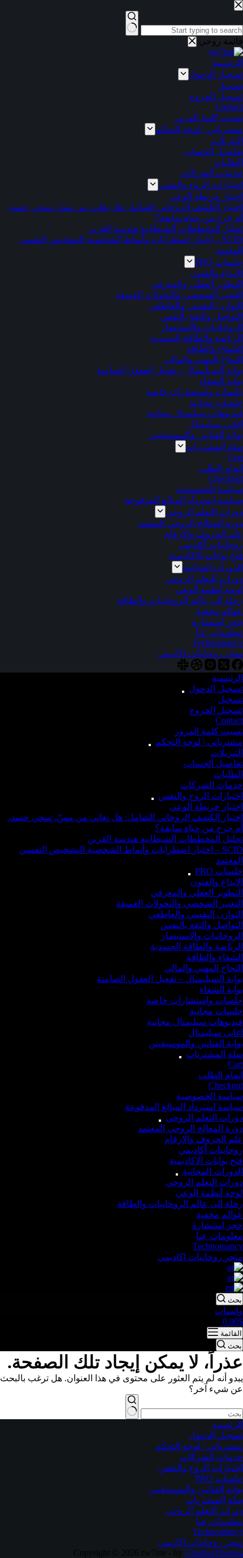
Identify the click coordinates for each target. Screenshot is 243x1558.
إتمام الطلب (220, 1075)
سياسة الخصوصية (209, 1096)
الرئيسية (227, 678)
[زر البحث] (131, 1406)
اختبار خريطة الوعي (206, 806)
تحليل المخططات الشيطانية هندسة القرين (165, 839)
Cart (235, 1064)
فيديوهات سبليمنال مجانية (195, 1022)
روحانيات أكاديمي (211, 1150)
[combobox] (192, 1413)
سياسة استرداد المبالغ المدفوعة (184, 1107)
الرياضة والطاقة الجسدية (196, 946)
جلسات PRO (219, 871)
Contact (229, 720)
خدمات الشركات (211, 785)
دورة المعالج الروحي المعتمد (190, 1128)
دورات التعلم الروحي (204, 1117)
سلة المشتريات (214, 1054)
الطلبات (228, 774)
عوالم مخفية (219, 1214)
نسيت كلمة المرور (209, 731)
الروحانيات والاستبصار (202, 935)
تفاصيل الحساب (213, 763)
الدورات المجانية (213, 1171)
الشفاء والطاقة (214, 957)
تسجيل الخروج (216, 710)
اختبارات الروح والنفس (200, 796)
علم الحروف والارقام (203, 1139)
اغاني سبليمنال (215, 1032)
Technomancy (218, 1246)
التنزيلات (227, 752)
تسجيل (230, 699)
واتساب (229, 1311)
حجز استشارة (217, 1225)
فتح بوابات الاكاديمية (206, 1160)
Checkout (226, 1085)
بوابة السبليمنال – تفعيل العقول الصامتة (170, 979)
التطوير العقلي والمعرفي (197, 892)
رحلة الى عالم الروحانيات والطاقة (180, 1203)
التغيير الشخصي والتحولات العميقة (179, 903)
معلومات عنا (219, 1236)
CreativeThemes (214, 1552)
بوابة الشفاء (221, 989)
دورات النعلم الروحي (204, 1182)
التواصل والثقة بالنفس (201, 925)
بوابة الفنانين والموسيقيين (196, 1043)
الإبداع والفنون (216, 882)
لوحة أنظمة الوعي (209, 1193)
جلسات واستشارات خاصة (194, 1000)
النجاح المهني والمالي (203, 968)
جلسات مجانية (216, 1011)
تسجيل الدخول (216, 688)
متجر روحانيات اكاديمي (200, 1257)
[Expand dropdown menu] (183, 692)
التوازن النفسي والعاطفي (196, 914)
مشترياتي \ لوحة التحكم (199, 742)
